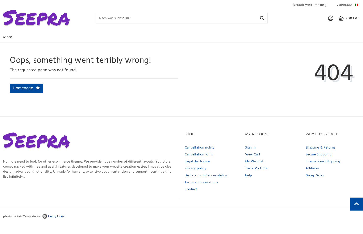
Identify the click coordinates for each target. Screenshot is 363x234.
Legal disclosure (197, 161)
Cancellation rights (199, 147)
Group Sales (315, 175)
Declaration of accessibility (206, 175)
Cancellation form (198, 154)
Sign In (250, 147)
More (7, 37)
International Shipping (323, 161)
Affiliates (313, 168)
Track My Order (257, 168)
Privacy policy (195, 168)
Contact (191, 189)
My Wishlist (254, 161)
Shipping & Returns (320, 147)
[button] (330, 20)
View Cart (252, 154)
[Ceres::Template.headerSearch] (262, 18)
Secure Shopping (319, 154)
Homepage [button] (23, 88)
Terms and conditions (201, 182)
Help (248, 175)
